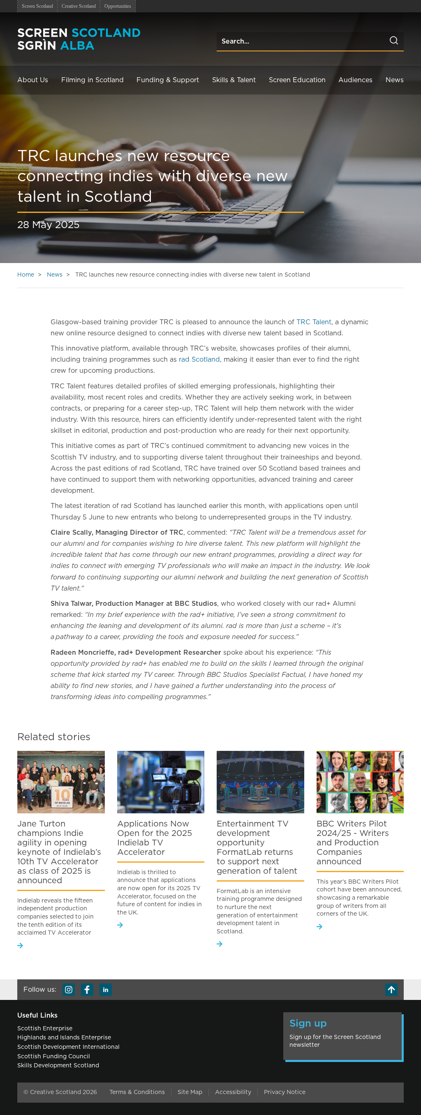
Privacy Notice (284, 1092)
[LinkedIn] (105, 989)
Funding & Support (167, 80)
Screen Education (297, 80)
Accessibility (233, 1092)
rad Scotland (199, 359)
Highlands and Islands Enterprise (64, 1038)
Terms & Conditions (137, 1092)
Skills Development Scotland (58, 1066)
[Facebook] (87, 989)
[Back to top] (391, 989)
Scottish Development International (68, 1047)
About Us (32, 80)
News (395, 80)
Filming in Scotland (92, 80)
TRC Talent (313, 322)
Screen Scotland (37, 6)
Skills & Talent (234, 80)
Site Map (190, 1092)
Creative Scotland (79, 6)
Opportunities (117, 6)
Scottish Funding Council (53, 1057)
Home (25, 275)
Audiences (355, 80)
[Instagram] (68, 989)
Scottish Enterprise (44, 1029)
